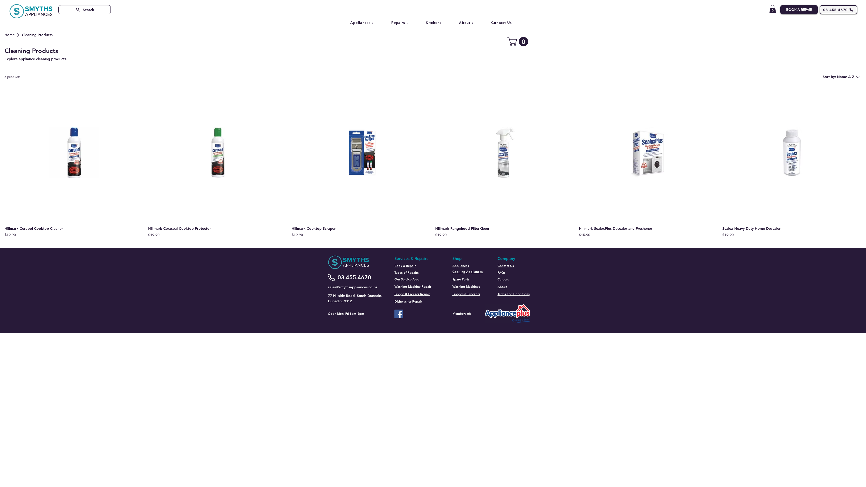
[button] (772, 9)
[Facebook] (398, 314)
